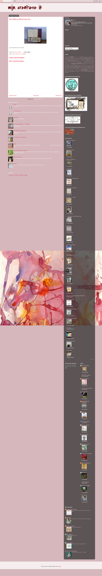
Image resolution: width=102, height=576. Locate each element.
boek (93, 58)
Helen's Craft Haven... (71, 159)
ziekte (82, 71)
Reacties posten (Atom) (38, 99)
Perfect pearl (71, 67)
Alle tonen (92, 359)
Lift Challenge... (69, 534)
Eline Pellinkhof (85, 378)
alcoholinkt (67, 57)
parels (83, 66)
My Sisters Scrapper (86, 375)
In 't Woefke (68, 257)
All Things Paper (85, 365)
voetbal (92, 69)
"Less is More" (69, 542)
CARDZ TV (68, 331)
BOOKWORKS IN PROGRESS (85, 402)
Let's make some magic (71, 308)
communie (83, 59)
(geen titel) (16, 117)
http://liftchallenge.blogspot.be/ (20, 130)
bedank (69, 58)
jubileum (89, 62)
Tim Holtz (68, 254)
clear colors (79, 59)
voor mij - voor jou (86, 444)
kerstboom (87, 63)
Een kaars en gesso (18, 157)
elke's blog (68, 327)
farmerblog (68, 225)
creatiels (68, 276)
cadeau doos (70, 59)
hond (75, 62)
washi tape (72, 71)
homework (84, 411)
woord (78, 71)
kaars (66, 63)
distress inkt (88, 59)
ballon (93, 57)
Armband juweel (86, 57)
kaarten (73, 63)
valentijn (76, 69)
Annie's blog (69, 350)
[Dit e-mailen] (24, 52)
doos (66, 60)
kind (66, 65)
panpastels (72, 66)
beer (72, 58)
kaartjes (17, 53)
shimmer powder (90, 68)
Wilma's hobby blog (86, 463)
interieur (82, 62)
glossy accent (70, 62)
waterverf (75, 71)
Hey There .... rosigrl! (71, 197)
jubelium (85, 62)
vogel (66, 71)
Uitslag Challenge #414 (76, 527)
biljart (79, 58)
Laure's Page (69, 206)
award (15, 104)
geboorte (88, 60)
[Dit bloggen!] (25, 52)
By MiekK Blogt (85, 434)
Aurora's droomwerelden (87, 388)
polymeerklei (85, 67)
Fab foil (78, 60)
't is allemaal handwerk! (71, 187)
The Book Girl (85, 391)
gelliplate (92, 60)
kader (84, 63)
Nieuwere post (12, 95)
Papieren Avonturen (70, 341)
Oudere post (59, 95)
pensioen (67, 67)
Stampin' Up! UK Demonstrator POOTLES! (75, 295)
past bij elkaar (90, 66)
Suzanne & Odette (85, 421)
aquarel (15, 163)
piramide (81, 67)
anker (75, 57)
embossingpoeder (71, 60)
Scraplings (78, 68)
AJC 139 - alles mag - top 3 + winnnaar (79, 552)
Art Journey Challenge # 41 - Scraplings (22, 124)
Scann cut (67, 68)
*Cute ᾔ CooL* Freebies (87, 453)
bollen (66, 59)
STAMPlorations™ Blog (71, 509)
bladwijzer (82, 58)
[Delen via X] (27, 52)
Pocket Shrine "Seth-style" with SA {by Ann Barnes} (81, 518)
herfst (73, 62)
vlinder (89, 69)
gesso (66, 62)
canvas (74, 59)
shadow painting (83, 68)
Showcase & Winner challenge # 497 (79, 543)
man (20, 53)
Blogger (59, 566)
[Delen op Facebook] (28, 52)
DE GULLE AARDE (86, 485)
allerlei (13, 53)
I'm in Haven (69, 168)
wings (15, 143)
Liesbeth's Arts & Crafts (71, 318)
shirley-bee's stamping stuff (72, 178)
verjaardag (24, 53)
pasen (86, 66)
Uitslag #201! (74, 535)
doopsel (92, 59)
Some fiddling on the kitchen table (73, 216)
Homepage (36, 95)
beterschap (76, 58)
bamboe (66, 58)
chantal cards (69, 267)
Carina (74, 20)
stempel (68, 69)
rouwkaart (92, 67)
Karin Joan (84, 472)
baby (91, 57)
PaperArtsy (68, 517)
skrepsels (68, 286)
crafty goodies (69, 235)
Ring (89, 67)
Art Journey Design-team (71, 551)
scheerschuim (72, 68)
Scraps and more (70, 299)
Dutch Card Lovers (70, 526)
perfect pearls (77, 67)
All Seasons (84, 495)
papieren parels (77, 66)
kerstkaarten (91, 63)
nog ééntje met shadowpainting (20, 137)
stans (66, 69)
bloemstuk (89, 58)
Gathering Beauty (85, 425)
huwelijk (77, 62)
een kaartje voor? (17, 111)
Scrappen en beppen (70, 244)
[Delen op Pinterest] (29, 52)
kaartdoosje (69, 63)
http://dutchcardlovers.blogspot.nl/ (20, 150)
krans (68, 65)
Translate (75, 50)
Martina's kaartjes (70, 149)
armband (81, 57)
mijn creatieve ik (25, 7)
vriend (68, 71)
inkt (80, 62)
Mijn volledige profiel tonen (76, 25)
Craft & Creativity (85, 482)
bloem (85, 58)
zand (80, 71)
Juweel (92, 62)
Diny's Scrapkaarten (70, 140)
